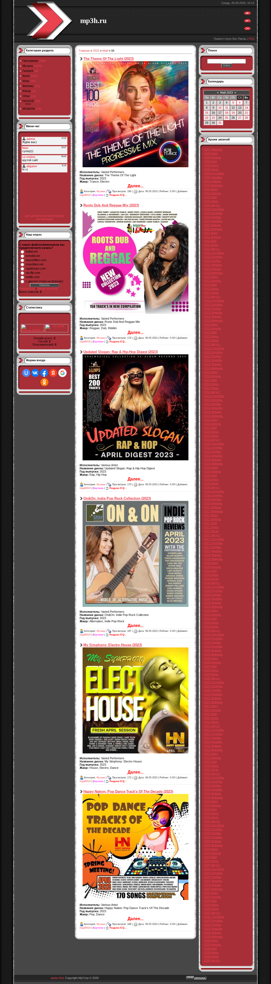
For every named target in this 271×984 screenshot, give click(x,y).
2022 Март (211, 753)
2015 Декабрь (213, 455)
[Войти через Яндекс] (53, 373)
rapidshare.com (36, 268)
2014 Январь (212, 364)
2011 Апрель (212, 237)
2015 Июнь (211, 431)
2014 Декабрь (213, 407)
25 (226, 117)
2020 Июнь (211, 670)
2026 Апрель (212, 944)
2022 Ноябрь (212, 785)
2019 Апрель (212, 614)
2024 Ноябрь (212, 877)
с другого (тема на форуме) (44, 281)
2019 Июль (211, 626)
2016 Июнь (211, 479)
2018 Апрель (212, 566)
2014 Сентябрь (214, 396)
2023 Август (212, 821)
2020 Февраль (213, 654)
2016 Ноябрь (212, 499)
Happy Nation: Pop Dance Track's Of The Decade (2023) (128, 791)
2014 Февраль (213, 368)
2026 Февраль (213, 936)
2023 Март (211, 801)
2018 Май (210, 570)
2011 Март (211, 233)
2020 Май (210, 666)
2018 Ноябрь (212, 594)
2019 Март (211, 610)
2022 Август (212, 773)
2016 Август (212, 487)
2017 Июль (211, 531)
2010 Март (211, 189)
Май (105, 50)
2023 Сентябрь (214, 825)
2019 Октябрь (213, 638)
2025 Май (210, 900)
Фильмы (28, 85)
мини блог (57, 977)
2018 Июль (211, 578)
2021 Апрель (212, 710)
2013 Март (211, 324)
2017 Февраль (213, 511)
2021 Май (210, 714)
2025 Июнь (211, 904)
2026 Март (211, 940)
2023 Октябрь (213, 829)
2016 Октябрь (213, 495)
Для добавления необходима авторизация (44, 217)
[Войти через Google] (62, 373)
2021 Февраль (213, 702)
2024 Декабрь (213, 880)
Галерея (27, 70)
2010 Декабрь (213, 221)
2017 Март (211, 515)
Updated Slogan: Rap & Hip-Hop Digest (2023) (120, 352)
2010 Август (212, 205)
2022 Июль (211, 769)
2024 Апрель (212, 853)
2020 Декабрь (213, 694)
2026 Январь (212, 932)
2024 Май (210, 857)
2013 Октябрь (213, 352)
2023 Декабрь (213, 837)
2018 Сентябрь (214, 586)
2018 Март (211, 562)
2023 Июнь (211, 813)
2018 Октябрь (213, 590)
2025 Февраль (213, 888)
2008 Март (211, 153)
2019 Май (210, 618)
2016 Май (210, 475)
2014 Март (211, 372)
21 (246, 112)
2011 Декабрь (213, 264)
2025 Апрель (212, 896)
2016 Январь (212, 459)
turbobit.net (33, 255)
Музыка (27, 65)
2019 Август (212, 630)
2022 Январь (212, 745)
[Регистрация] (247, 22)
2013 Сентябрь (214, 348)
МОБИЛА (28, 108)
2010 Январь (212, 181)
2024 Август (212, 865)
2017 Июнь (211, 527)
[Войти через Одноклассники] (44, 382)
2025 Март (211, 892)
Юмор (26, 90)
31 (220, 122)
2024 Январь (212, 841)
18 (226, 112)
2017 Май (210, 523)
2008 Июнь (211, 165)
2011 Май (210, 240)
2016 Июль (211, 483)
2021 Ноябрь (212, 737)
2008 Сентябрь (214, 173)
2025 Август (212, 912)
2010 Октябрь (213, 213)
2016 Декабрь (213, 503)
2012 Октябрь (213, 304)
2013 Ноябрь (212, 356)
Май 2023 (226, 92)
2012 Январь (212, 268)
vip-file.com (33, 272)
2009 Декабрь (213, 177)
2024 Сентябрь (214, 869)
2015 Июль (211, 435)
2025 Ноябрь (212, 924)
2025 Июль (211, 908)
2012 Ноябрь (212, 308)
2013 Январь (212, 316)
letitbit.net (32, 251)
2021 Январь (212, 698)
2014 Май (210, 380)
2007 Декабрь (213, 149)
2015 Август (212, 439)
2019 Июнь (211, 622)
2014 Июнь (211, 384)
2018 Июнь (211, 574)
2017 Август (212, 535)
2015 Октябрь (213, 447)
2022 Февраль (213, 749)
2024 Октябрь (213, 873)
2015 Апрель (212, 423)
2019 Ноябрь (212, 642)
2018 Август (212, 582)
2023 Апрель (212, 805)
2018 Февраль (213, 559)
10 (220, 107)
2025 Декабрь (213, 928)
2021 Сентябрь (214, 729)
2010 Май (210, 197)
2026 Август (212, 960)
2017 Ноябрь (212, 547)
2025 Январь (212, 884)
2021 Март (211, 706)
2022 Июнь (211, 765)
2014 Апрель (212, 376)
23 (213, 117)
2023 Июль (211, 817)
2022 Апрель (212, 757)
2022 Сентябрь (214, 777)
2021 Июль (211, 721)
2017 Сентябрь (214, 539)
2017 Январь (212, 507)
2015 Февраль (213, 415)
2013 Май (210, 332)
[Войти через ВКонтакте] (35, 373)
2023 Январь (212, 793)
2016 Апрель (212, 471)
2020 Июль (211, 674)
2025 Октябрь (213, 920)
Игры (25, 80)
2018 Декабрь (213, 598)
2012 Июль (211, 292)
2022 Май (210, 761)
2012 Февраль (213, 272)
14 (246, 107)
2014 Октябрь (213, 399)
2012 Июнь (211, 288)
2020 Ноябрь (212, 690)
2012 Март (211, 276)
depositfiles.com (36, 260)
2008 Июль (211, 169)
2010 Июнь (211, 201)
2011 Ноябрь (212, 260)
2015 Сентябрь (214, 443)
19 (233, 112)
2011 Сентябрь (214, 252)
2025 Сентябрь (214, 916)
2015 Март (211, 419)
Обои (26, 96)
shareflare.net (34, 264)
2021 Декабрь (213, 741)
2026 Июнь (211, 952)
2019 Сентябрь (214, 634)
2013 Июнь (211, 336)
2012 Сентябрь (214, 300)
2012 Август (212, 296)
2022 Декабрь (213, 789)
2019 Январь (212, 602)
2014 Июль (211, 388)
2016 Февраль (213, 463)
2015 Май (210, 427)
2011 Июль (211, 244)
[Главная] (247, 14)
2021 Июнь (211, 718)
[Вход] (247, 29)
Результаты (27, 288)
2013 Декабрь (213, 360)
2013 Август (212, 344)
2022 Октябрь (213, 781)
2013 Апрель (212, 328)
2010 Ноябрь (212, 217)
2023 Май (210, 809)
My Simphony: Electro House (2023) (112, 645)
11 (226, 107)
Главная (84, 50)
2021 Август (212, 725)
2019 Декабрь (213, 646)
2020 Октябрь (213, 686)
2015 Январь (212, 411)
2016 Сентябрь (214, 491)
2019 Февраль (213, 606)
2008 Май (210, 161)
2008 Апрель (212, 157)
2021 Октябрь (213, 733)
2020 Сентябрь (214, 682)
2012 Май (210, 284)
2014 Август (212, 392)
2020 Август (212, 678)
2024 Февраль (213, 845)
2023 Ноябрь (212, 833)
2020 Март (211, 658)
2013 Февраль (213, 320)
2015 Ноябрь (212, 451)
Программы (30, 60)
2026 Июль (211, 956)
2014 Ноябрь (212, 403)
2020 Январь (212, 650)
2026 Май (210, 948)
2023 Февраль (213, 797)
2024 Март (211, 849)
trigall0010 (85, 195)
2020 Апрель (212, 662)
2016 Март (211, 467)
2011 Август (212, 248)
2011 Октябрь (213, 256)
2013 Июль (211, 340)
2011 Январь (212, 225)
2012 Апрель (212, 280)
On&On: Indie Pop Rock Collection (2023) (117, 498)
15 (206, 112)
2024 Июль (211, 861)
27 (239, 117)
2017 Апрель (212, 519)
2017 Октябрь (213, 543)
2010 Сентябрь (214, 209)
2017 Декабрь (213, 551)
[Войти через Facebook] (44, 373)
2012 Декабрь (213, 312)
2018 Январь (212, 555)
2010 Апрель (212, 193)
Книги (26, 75)
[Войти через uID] (26, 373)
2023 (96, 50)
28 (246, 117)
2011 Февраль (213, 229)
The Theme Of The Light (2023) (108, 59)
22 (206, 117)
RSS (251, 38)
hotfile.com (32, 277)
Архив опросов (47, 288)
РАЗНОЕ (28, 101)
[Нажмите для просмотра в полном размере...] (135, 166)
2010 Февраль (213, 185)
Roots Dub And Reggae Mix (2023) (111, 205)
